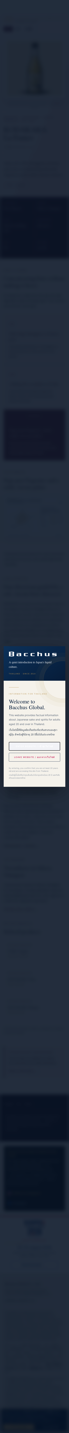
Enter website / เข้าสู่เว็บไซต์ (34, 746)
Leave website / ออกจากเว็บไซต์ (34, 757)
